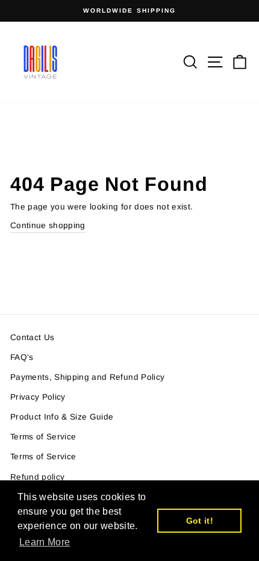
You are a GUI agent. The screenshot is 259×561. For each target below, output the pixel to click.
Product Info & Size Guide (62, 416)
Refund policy (37, 477)
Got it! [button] (199, 520)
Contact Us (32, 337)
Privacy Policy (38, 396)
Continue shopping (48, 225)
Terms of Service (43, 436)
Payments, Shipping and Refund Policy (87, 377)
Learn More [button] (44, 542)
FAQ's (22, 357)
